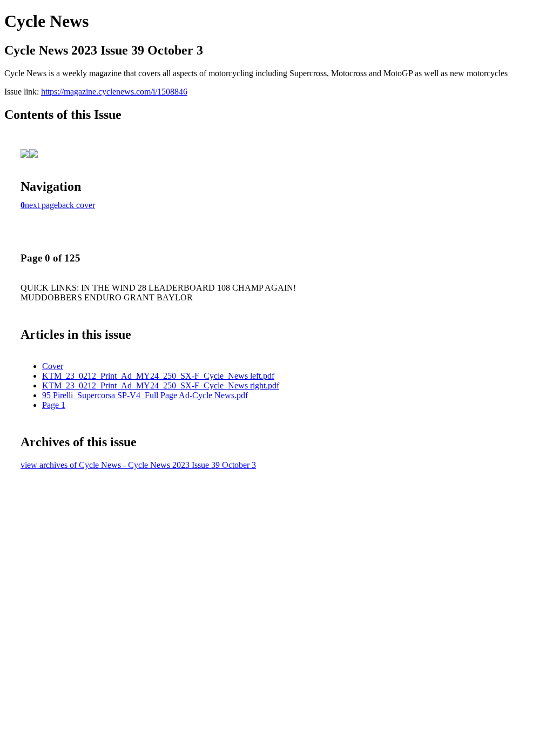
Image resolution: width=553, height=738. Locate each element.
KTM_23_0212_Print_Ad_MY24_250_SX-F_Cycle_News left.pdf (158, 375)
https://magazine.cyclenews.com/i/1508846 (114, 91)
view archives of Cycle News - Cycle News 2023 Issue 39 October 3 (138, 464)
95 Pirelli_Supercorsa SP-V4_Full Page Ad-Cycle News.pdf (145, 395)
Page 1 (53, 405)
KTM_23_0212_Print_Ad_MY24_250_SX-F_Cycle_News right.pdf (160, 385)
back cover (76, 205)
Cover (52, 366)
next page (41, 205)
